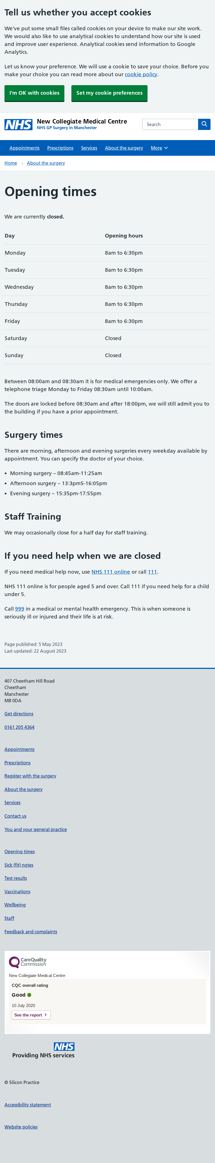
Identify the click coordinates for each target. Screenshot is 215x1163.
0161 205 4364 (19, 727)
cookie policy (141, 74)
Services (89, 148)
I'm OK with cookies (34, 93)
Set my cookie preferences (109, 93)
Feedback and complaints (30, 931)
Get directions (18, 714)
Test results (15, 878)
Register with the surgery (30, 776)
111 (152, 572)
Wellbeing (15, 905)
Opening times (19, 851)
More (158, 148)
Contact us (15, 816)
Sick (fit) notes (18, 865)
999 (19, 609)
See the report (28, 1015)
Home (10, 163)
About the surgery (124, 148)
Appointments (24, 148)
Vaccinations (17, 891)
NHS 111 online (111, 572)
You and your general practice (35, 829)
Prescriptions (60, 148)
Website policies (21, 1127)
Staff (9, 918)
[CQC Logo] (27, 967)
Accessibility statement (27, 1105)
